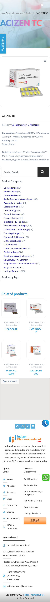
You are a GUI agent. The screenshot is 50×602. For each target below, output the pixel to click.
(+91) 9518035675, (16, 572)
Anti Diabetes (30, 479)
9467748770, (13, 575)
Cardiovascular (31, 507)
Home (2, 13)
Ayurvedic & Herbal (33, 500)
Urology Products (32, 513)
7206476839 (13, 579)
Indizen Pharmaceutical (33, 594)
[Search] (43, 172)
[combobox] (19, 172)
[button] (45, 61)
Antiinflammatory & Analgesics (21, 13)
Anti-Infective (30, 485)
